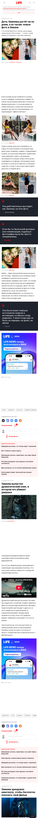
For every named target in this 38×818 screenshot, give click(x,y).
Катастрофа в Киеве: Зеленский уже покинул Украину (16, 473)
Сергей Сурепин (7, 682)
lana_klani (7, 240)
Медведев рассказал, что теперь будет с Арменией (18, 446)
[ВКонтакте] (16, 420)
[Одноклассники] (20, 420)
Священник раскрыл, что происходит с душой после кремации (18, 779)
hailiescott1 (11, 143)
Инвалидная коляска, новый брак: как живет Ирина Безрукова (18, 456)
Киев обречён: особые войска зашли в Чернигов (17, 758)
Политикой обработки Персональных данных (14, 8)
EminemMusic (11, 521)
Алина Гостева (7, 377)
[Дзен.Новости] (3, 420)
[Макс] (7, 420)
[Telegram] (12, 420)
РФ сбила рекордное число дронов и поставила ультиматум (17, 462)
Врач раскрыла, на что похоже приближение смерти (19, 468)
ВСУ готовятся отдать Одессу (11, 451)
